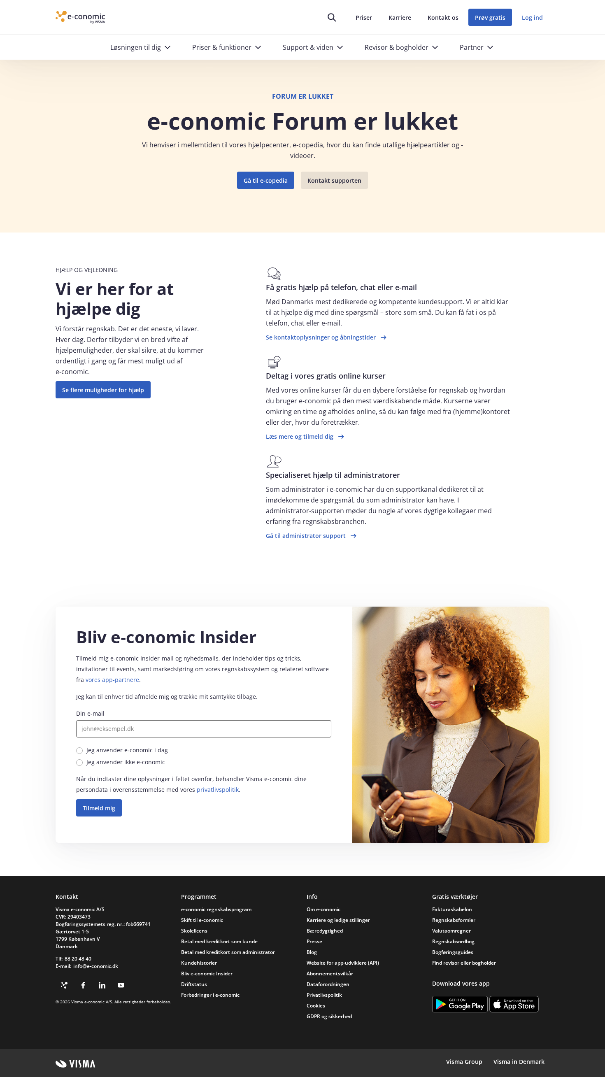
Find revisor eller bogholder (464, 962)
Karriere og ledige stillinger (338, 919)
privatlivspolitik (218, 789)
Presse (314, 941)
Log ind (532, 17)
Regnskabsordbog (453, 941)
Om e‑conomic (323, 909)
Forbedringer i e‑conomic (210, 994)
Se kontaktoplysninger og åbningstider (321, 337)
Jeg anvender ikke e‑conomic (125, 762)
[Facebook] (83, 985)
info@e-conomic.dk (95, 966)
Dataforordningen (328, 984)
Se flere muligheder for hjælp (103, 390)
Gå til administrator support (306, 536)
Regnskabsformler (453, 919)
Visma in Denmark (518, 1061)
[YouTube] (121, 985)
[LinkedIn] (102, 985)
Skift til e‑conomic (202, 919)
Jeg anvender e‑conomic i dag (127, 750)
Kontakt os (443, 17)
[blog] (64, 985)
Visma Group (464, 1061)
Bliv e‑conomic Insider (207, 973)
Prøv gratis (490, 17)
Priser (364, 17)
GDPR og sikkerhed (329, 1016)
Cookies (316, 1005)
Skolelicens (194, 930)
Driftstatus (194, 984)
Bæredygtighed (325, 930)
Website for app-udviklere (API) (343, 962)
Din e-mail (90, 713)
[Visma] (75, 1064)
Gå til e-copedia (266, 180)
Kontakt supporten (334, 180)
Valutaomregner (451, 930)
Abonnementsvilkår (330, 973)
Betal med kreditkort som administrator (228, 952)
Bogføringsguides (452, 952)
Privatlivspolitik (324, 994)
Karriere (400, 17)
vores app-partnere (112, 680)
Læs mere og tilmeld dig (299, 436)
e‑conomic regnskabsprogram (216, 909)
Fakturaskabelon (452, 909)
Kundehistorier (199, 962)
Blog (312, 952)
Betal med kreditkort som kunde (219, 941)
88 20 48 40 (78, 958)
